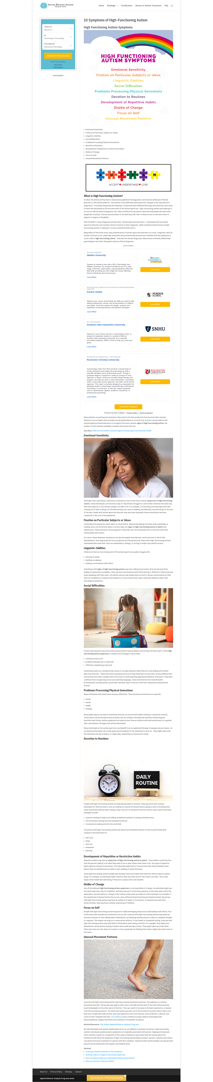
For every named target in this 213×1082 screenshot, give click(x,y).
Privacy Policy (56, 1072)
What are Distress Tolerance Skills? (100, 1061)
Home (101, 6)
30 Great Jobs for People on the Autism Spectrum (105, 1055)
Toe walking (116, 1017)
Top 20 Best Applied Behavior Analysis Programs (119, 1024)
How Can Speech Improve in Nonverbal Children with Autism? (110, 1058)
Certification (126, 6)
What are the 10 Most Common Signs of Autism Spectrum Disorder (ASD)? (121, 431)
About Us (43, 1072)
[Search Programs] (106, 1080)
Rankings (111, 6)
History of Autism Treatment (148, 6)
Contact (78, 1072)
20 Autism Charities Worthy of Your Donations (104, 1052)
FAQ (166, 6)
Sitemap (68, 1072)
